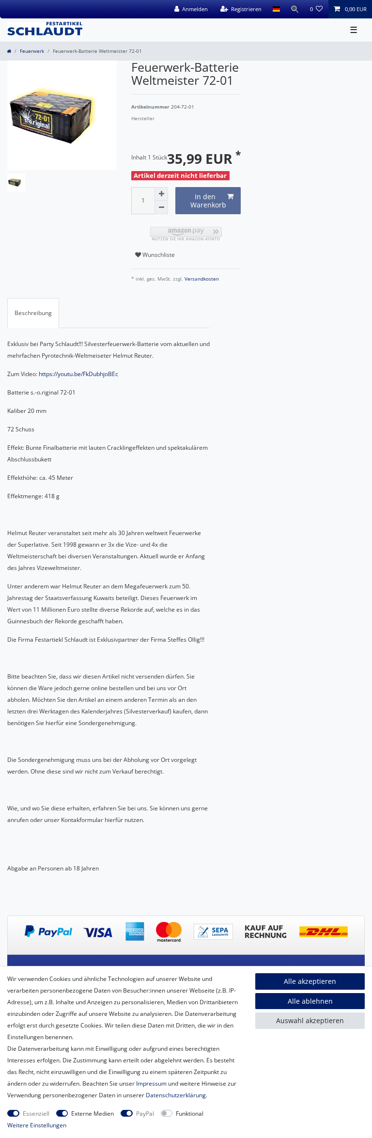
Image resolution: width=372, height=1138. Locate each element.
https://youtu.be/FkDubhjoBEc (78, 374)
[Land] (276, 9)
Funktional (189, 1113)
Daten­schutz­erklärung (176, 1095)
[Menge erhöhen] (161, 194)
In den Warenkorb (208, 201)
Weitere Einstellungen (36, 1125)
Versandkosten (201, 279)
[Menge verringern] (161, 207)
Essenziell (36, 1113)
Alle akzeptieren (310, 981)
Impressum (151, 1083)
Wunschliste (158, 255)
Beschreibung (33, 313)
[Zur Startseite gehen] (9, 51)
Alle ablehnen (310, 1001)
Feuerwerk (32, 51)
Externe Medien (92, 1113)
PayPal (145, 1113)
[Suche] (295, 9)
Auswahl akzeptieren (310, 1020)
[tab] (33, 313)
